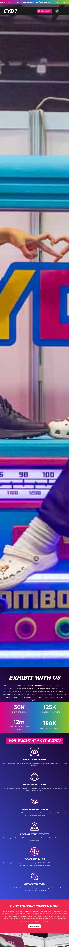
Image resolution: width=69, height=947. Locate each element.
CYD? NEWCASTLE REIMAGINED (14, 2)
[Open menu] (63, 11)
